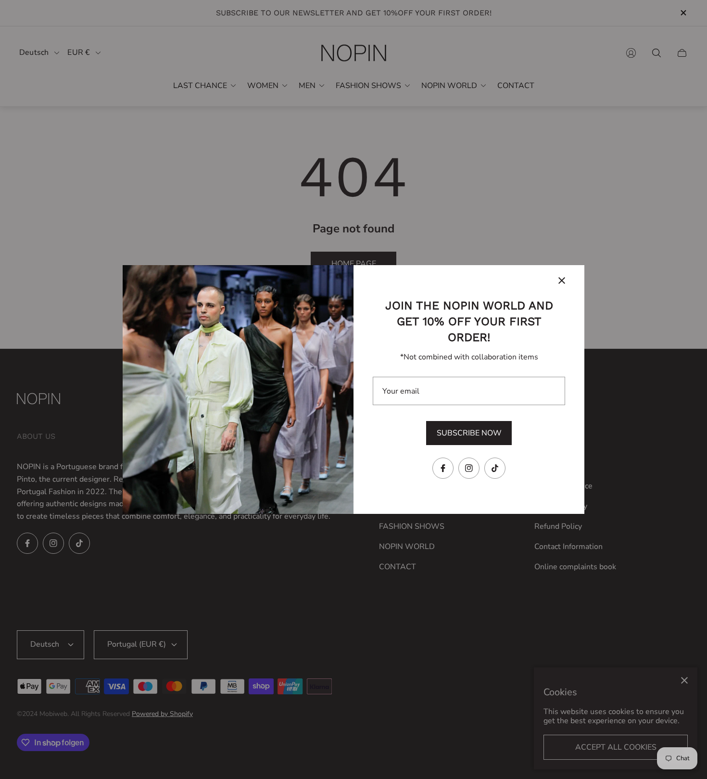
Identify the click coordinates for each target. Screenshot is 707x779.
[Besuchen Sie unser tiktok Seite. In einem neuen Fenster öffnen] (494, 468)
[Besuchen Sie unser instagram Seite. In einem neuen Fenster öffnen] (469, 468)
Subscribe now (469, 433)
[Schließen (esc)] (561, 280)
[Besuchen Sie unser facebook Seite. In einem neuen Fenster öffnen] (443, 468)
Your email (400, 391)
